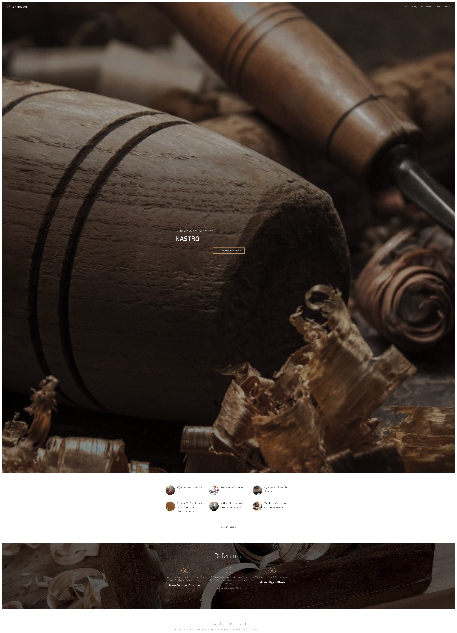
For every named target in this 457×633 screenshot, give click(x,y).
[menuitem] (405, 7)
